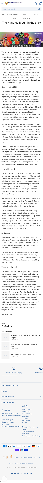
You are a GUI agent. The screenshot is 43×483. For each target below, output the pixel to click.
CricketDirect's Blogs (12, 14)
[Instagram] (18, 473)
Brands (4, 391)
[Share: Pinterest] (8, 326)
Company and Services (10, 385)
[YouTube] (21, 473)
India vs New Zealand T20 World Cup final (24, 345)
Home (3, 14)
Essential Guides (8, 402)
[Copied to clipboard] (11, 326)
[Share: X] (5, 326)
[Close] (0, 481)
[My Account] (36, 3)
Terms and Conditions (19, 467)
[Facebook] (12, 473)
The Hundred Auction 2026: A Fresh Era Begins (25, 336)
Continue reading (7, 331)
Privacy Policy (32, 467)
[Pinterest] (24, 473)
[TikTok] (28, 473)
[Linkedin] (31, 473)
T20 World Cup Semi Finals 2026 (23, 354)
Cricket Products (8, 397)
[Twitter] (15, 473)
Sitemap (8, 467)
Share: (4, 323)
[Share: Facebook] (3, 326)
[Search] (39, 9)
